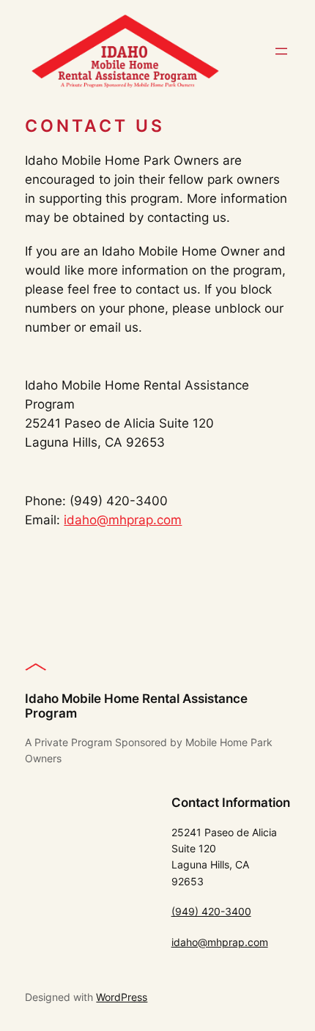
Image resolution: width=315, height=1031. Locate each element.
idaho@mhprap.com (123, 520)
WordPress (121, 997)
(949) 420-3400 (211, 911)
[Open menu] (281, 51)
